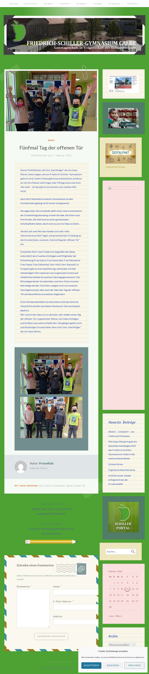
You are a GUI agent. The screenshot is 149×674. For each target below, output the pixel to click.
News (51, 140)
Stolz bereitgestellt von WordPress (56, 667)
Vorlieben (134, 665)
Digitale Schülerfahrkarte (121, 469)
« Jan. (111, 616)
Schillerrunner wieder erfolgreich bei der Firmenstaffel (119, 479)
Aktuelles (48, 3)
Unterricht (64, 3)
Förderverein (114, 3)
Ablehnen (113, 665)
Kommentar (24, 587)
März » (119, 616)
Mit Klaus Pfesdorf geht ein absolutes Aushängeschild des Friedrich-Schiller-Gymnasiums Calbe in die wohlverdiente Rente (122, 450)
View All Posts (38, 468)
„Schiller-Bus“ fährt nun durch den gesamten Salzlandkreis (51, 508)
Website (57, 617)
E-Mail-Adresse (63, 602)
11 (127, 589)
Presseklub (46, 463)
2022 (41, 485)
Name (57, 587)
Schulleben (81, 3)
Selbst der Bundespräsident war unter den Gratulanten (51, 528)
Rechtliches (132, 3)
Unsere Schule (30, 3)
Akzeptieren (91, 665)
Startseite (13, 3)
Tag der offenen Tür (75, 485)
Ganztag (97, 3)
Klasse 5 (49, 485)
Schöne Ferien (115, 464)
